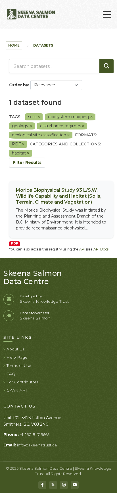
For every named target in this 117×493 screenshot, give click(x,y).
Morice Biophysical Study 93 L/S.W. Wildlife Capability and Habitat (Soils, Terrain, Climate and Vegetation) (58, 196)
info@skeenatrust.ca (37, 445)
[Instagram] (64, 485)
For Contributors (22, 382)
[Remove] (38, 117)
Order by (18, 84)
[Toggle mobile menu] (107, 14)
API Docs (100, 249)
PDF (14, 243)
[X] (53, 485)
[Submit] (106, 66)
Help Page (17, 357)
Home (14, 45)
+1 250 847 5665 (34, 434)
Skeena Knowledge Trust (44, 301)
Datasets (43, 45)
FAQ (11, 373)
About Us (15, 349)
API (82, 249)
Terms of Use (19, 365)
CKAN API (17, 390)
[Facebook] (42, 485)
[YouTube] (75, 485)
